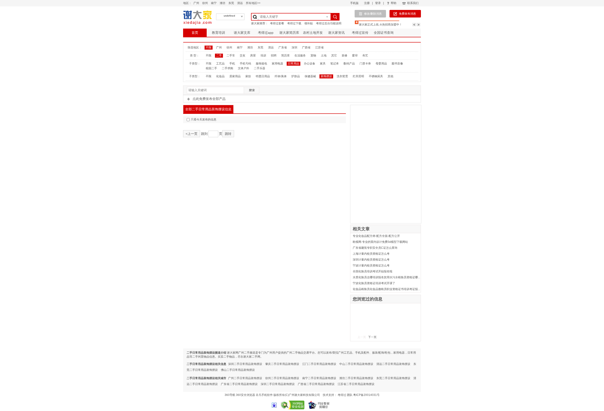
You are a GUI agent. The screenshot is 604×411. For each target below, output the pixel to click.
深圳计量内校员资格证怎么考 (371, 259)
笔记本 (334, 63)
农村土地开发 (313, 32)
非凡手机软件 (264, 395)
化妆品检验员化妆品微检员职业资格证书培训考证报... (386, 289)
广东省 (282, 47)
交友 (242, 55)
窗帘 (355, 55)
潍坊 (222, 3)
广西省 (306, 47)
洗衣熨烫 (342, 76)
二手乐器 (259, 68)
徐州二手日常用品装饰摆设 (282, 378)
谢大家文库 (242, 32)
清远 (240, 3)
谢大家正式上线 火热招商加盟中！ (380, 24)
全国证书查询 (384, 32)
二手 (219, 55)
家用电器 (277, 63)
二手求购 (227, 68)
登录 (378, 3)
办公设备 (309, 63)
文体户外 (243, 68)
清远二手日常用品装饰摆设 (393, 364)
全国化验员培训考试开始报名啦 (372, 271)
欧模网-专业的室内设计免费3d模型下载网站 (380, 242)
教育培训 (218, 32)
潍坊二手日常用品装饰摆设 (356, 378)
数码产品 (349, 63)
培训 (263, 55)
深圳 (294, 47)
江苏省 (319, 47)
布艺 (365, 55)
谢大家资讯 (336, 32)
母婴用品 (381, 63)
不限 (208, 47)
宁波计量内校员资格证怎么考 (371, 265)
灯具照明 (358, 76)
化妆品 (220, 76)
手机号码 (245, 63)
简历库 (285, 55)
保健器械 (310, 76)
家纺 (248, 76)
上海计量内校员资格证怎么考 (371, 253)
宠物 (313, 55)
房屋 (253, 55)
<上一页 (191, 134)
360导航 (230, 395)
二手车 (230, 55)
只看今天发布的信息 (203, 119)
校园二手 (211, 68)
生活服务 (300, 55)
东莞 (231, 3)
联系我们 (413, 3)
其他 (390, 76)
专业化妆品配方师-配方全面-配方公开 (376, 236)
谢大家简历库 (289, 32)
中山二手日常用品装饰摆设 (356, 364)
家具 (323, 63)
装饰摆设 (326, 76)
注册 (367, 3)
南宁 (214, 3)
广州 (196, 3)
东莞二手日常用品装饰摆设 (393, 378)
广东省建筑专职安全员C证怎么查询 (375, 247)
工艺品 (220, 63)
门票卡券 (365, 63)
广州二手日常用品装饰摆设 (245, 378)
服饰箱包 (261, 63)
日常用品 (293, 63)
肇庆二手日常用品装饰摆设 (282, 364)
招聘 (274, 55)
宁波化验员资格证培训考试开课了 (374, 283)
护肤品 (295, 76)
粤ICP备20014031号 (366, 395)
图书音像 (397, 63)
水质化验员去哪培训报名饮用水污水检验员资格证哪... (386, 277)
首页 (195, 32)
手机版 (354, 3)
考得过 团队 (345, 395)
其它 (334, 55)
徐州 (205, 3)
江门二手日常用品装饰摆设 (319, 364)
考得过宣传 (360, 32)
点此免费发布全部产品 (209, 99)
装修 (344, 55)
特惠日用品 (263, 76)
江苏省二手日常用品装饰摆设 (356, 384)
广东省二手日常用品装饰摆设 (239, 384)
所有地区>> (253, 3)
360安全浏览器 (245, 395)
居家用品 (235, 76)
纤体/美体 (281, 76)
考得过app (265, 32)
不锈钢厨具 (376, 76)
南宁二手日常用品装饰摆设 (319, 378)
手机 (232, 63)
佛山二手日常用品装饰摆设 (238, 370)
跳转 (228, 134)
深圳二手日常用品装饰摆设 (245, 364)
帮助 (393, 3)
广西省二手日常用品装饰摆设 (316, 384)
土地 (324, 55)
